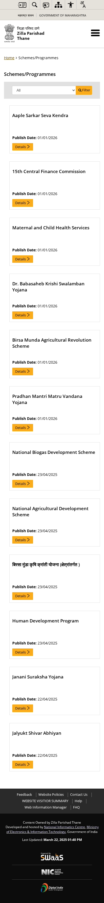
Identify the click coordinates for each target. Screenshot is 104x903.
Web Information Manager (46, 807)
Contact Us (78, 794)
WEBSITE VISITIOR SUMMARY (45, 801)
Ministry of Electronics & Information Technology (52, 829)
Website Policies (51, 794)
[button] (95, 32)
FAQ (76, 807)
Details (21, 146)
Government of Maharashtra (62, 15)
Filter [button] (86, 90)
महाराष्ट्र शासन (26, 15)
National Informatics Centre (64, 827)
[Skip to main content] (22, 5)
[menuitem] (34, 4)
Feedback (24, 794)
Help (78, 801)
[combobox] (83, 4)
